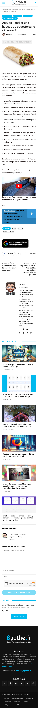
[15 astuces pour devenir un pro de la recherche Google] (19, 353)
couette (20, 228)
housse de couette (8, 231)
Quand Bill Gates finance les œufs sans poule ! (9, 267)
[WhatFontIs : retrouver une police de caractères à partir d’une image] (19, 383)
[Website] (31, 332)
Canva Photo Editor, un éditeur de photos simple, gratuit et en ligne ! (17, 425)
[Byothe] (4, 34)
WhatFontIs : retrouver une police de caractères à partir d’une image (18, 395)
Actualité (12, 10)
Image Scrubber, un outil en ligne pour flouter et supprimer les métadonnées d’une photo (17, 486)
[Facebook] (20, 329)
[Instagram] (23, 329)
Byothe (9, 35)
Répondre (12, 539)
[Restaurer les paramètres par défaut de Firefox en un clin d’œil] (19, 443)
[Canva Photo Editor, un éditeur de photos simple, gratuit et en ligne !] (19, 413)
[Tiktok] (33, 683)
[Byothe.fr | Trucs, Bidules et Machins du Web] (19, 2)
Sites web (27, 16)
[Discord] (16, 683)
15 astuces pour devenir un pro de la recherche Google (18, 365)
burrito (14, 228)
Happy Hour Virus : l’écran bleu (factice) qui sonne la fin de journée (28, 270)
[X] (27, 332)
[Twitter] (4, 683)
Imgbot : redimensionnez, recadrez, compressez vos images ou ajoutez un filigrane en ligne (18, 518)
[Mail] (27, 329)
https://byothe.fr (23, 287)
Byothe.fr (5, 10)
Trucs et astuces (10, 18)
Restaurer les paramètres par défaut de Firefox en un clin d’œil (18, 455)
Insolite (18, 16)
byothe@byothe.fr (23, 671)
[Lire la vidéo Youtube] (19, 186)
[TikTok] (23, 332)
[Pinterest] (20, 332)
